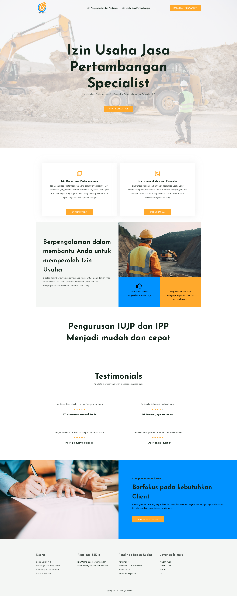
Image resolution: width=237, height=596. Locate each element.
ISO (161, 573)
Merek (163, 569)
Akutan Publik (166, 561)
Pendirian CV (124, 569)
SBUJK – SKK (166, 565)
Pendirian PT (125, 561)
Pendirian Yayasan (127, 573)
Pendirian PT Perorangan (130, 565)
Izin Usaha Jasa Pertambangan (136, 8)
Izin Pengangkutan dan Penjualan (102, 8)
